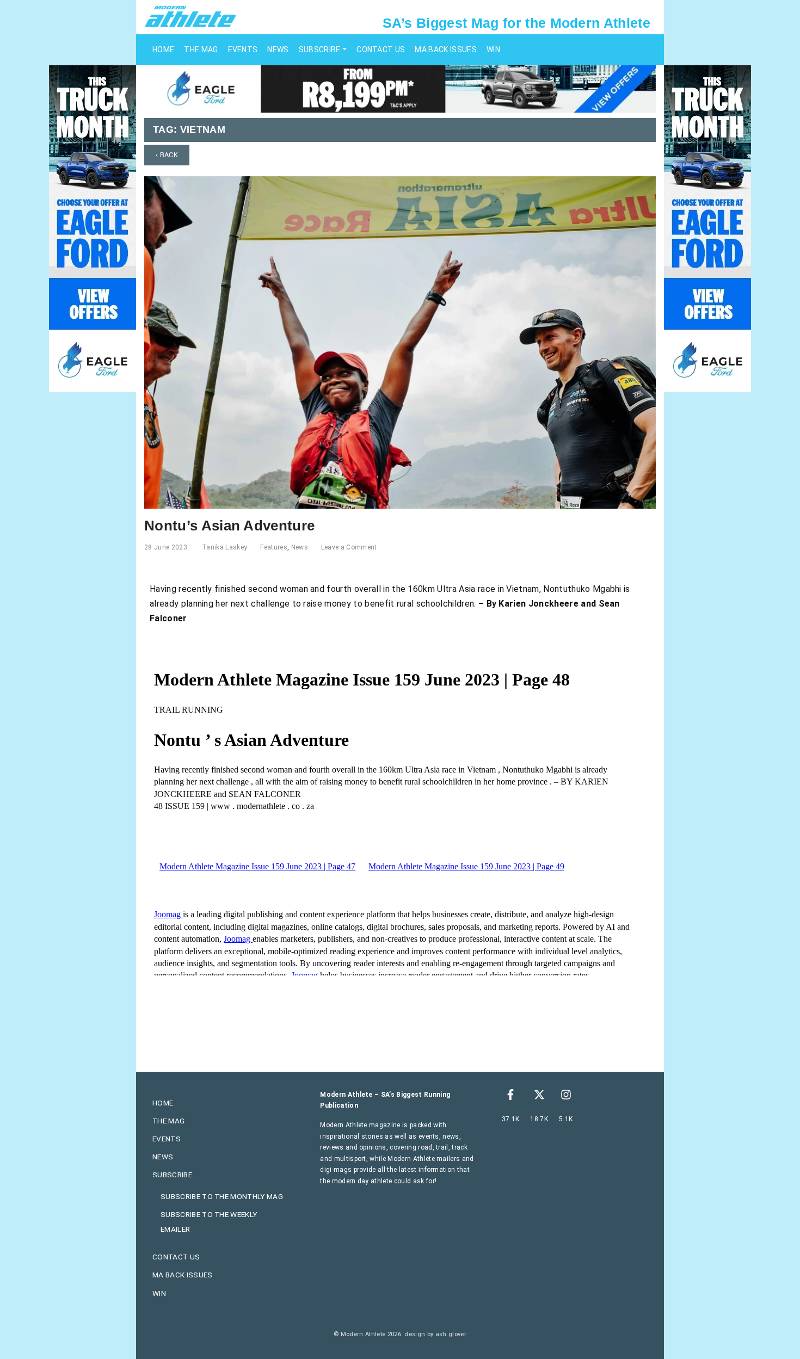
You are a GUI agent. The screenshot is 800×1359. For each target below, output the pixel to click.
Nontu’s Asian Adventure (229, 525)
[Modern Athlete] (190, 15)
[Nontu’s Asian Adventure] (400, 341)
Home (163, 49)
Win (493, 49)
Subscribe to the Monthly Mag (222, 1196)
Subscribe (320, 49)
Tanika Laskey (224, 547)
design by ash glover (435, 1334)
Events (243, 49)
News (277, 49)
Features (273, 547)
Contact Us (380, 49)
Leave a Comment (349, 547)
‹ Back (167, 155)
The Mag (201, 49)
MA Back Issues (445, 49)
